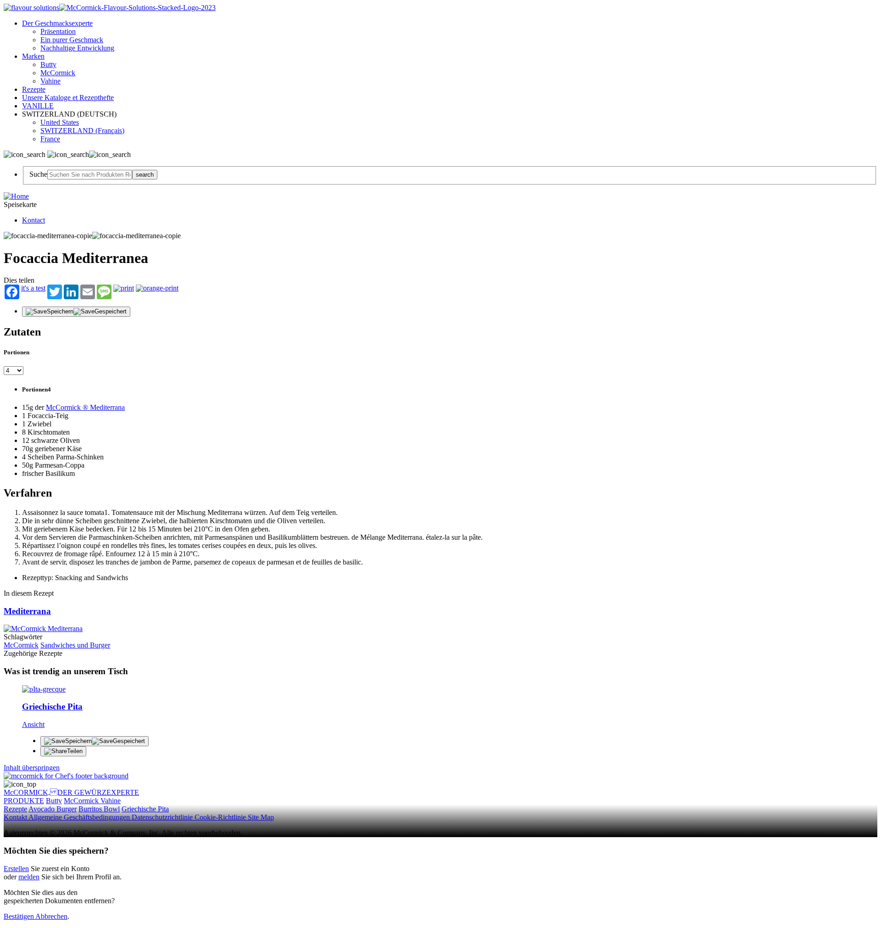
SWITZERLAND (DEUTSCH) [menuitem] (70, 114)
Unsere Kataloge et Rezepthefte (68, 97)
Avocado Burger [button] (52, 809)
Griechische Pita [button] (145, 809)
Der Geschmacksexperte (57, 23)
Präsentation (58, 31)
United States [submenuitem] (59, 122)
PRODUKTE (24, 801)
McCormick (57, 73)
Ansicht (33, 724)
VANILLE (38, 106)
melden (28, 877)
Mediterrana (27, 611)
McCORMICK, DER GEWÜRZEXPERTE (71, 792)
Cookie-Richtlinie (221, 817)
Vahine (50, 81)
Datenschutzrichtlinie (163, 817)
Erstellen (16, 868)
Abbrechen (51, 916)
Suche (38, 174)
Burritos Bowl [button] (99, 809)
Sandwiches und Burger (75, 645)
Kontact (33, 220)
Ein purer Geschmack (71, 40)
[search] (89, 174)
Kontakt (16, 817)
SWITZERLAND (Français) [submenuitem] (82, 130)
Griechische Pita (52, 706)
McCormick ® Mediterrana (85, 407)
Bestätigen (19, 916)
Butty (48, 64)
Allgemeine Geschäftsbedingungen (80, 817)
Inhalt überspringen (32, 767)
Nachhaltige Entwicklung (77, 48)
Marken (33, 56)
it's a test (33, 288)
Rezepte (33, 89)
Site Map (261, 817)
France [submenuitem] (50, 139)
